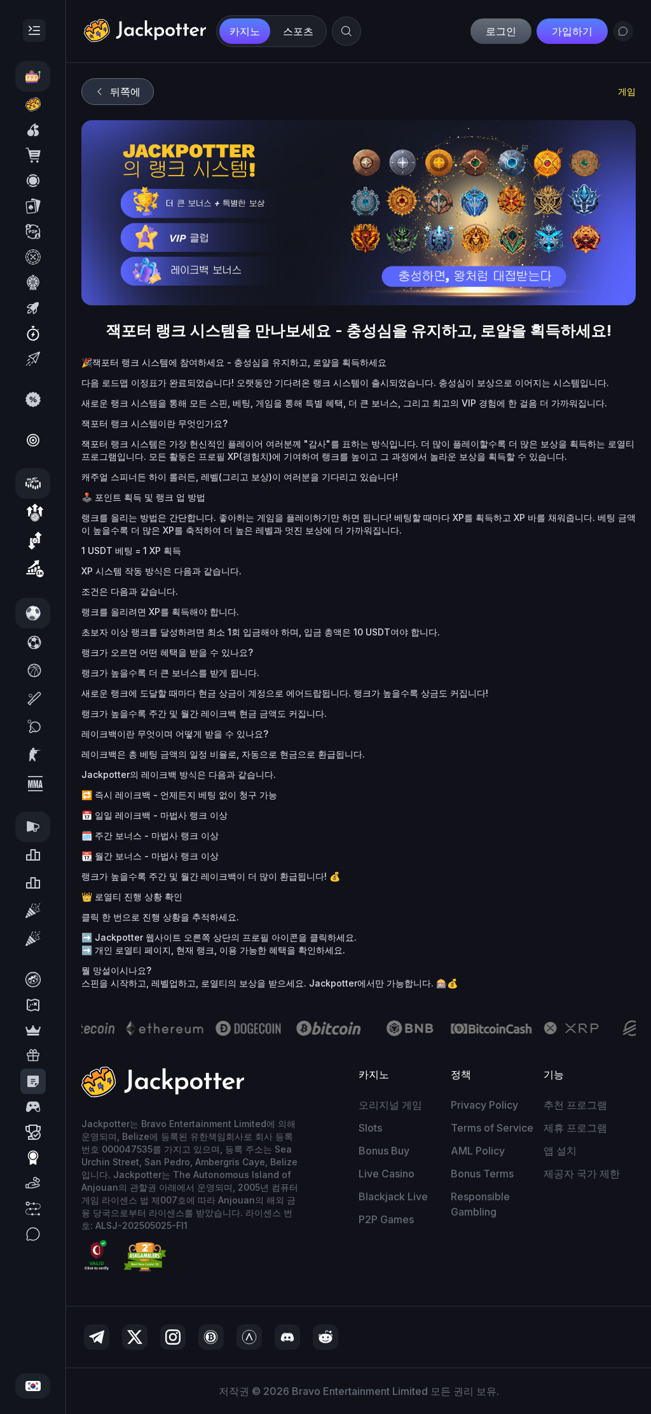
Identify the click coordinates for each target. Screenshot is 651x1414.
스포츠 (298, 31)
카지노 (245, 31)
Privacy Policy (484, 1105)
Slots (370, 1127)
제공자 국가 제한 (582, 1173)
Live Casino (387, 1173)
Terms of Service (492, 1127)
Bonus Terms (482, 1173)
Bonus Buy (384, 1150)
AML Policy (478, 1150)
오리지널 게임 (390, 1105)
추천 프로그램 (575, 1105)
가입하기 (572, 31)
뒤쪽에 (125, 91)
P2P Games (386, 1219)
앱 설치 (560, 1150)
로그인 (501, 31)
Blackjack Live (393, 1196)
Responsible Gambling (480, 1204)
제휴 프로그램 (575, 1127)
